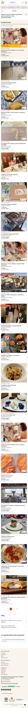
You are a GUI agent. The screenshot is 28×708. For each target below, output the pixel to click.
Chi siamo (3, 653)
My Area (3, 662)
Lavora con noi (4, 657)
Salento (4, 7)
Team (2, 656)
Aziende (3, 672)
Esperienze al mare (14, 7)
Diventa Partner (4, 665)
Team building (4, 674)
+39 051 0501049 (7, 681)
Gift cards (3, 671)
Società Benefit (21, 704)
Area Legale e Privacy (14, 705)
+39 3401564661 (6, 679)
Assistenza (3, 669)
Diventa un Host (5, 663)
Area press (3, 654)
